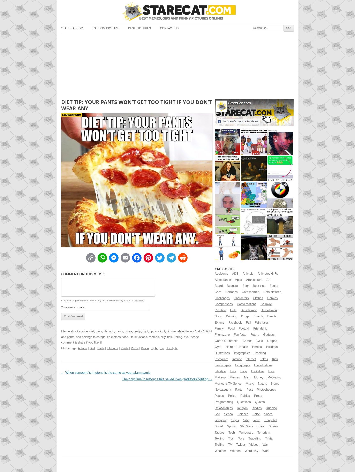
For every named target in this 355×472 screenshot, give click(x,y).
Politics (245, 395)
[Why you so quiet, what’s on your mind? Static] (254, 221)
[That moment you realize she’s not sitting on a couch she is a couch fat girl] (227, 168)
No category (223, 389)
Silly (246, 420)
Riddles (257, 408)
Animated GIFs (268, 273)
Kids (275, 359)
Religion (242, 408)
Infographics (242, 353)
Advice (82, 348)
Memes (235, 377)
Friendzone (222, 334)
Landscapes (223, 365)
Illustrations (222, 353)
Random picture (106, 28)
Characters (241, 298)
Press (258, 395)
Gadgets (269, 334)
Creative (220, 310)
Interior (237, 359)
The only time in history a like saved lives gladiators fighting (167, 379)
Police (232, 395)
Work (266, 450)
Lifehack (112, 348)
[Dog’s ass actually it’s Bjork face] (227, 195)
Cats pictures (272, 292)
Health (243, 346)
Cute (233, 310)
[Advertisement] (177, 65)
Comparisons (224, 304)
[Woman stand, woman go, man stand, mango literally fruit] (227, 247)
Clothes (258, 298)
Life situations (263, 365)
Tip (162, 348)
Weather (220, 450)
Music (250, 383)
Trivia (268, 438)
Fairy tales (262, 322)
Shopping (221, 420)
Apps (238, 279)
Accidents (221, 273)
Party (238, 389)
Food (231, 328)
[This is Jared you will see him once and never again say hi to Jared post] (280, 221)
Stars (261, 426)
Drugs (245, 316)
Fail (248, 322)
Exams (219, 322)
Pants (124, 348)
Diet (92, 348)
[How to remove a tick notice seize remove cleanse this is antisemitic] (280, 247)
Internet (251, 359)
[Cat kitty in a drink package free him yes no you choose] (227, 142)
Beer (245, 285)
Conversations (246, 304)
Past (250, 389)
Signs (235, 420)
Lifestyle (220, 371)
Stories (273, 426)
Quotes (260, 402)
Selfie (256, 414)
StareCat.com (72, 28)
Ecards (258, 316)
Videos (253, 444)
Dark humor (249, 310)
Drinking (231, 316)
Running (271, 408)
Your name (68, 307)
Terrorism (263, 432)
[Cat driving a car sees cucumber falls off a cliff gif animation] (254, 247)
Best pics (259, 285)
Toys (241, 438)
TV (230, 444)
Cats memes (250, 292)
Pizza (134, 348)
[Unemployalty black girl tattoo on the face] (280, 142)
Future (254, 334)
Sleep (256, 420)
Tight (154, 348)
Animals (248, 273)
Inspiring (260, 353)
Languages (242, 365)
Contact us (169, 28)
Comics (272, 298)
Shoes (268, 414)
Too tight (172, 348)
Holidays (272, 346)
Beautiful (232, 285)
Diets (100, 348)
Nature (262, 383)
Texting (219, 438)
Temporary (246, 432)
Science (242, 414)
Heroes (257, 346)
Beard (219, 285)
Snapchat (270, 420)
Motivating (274, 377)
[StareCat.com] (177, 11)
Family (219, 328)
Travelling (254, 438)
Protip (145, 348)
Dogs (218, 316)
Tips (231, 438)
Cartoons (231, 292)
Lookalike (257, 371)
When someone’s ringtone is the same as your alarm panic (105, 372)
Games (247, 340)
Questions (244, 402)
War (265, 444)
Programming (224, 402)
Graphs (272, 340)
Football (244, 328)
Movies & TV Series (228, 383)
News (275, 383)
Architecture (254, 279)
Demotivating (269, 310)
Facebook (235, 322)
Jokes (264, 359)
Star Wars (246, 426)
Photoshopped (266, 389)
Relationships (224, 408)
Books (274, 285)
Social (219, 426)
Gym (218, 346)
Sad (217, 414)
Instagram (221, 359)
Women (235, 450)
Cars (218, 292)
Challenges (222, 298)
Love (271, 371)
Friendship (260, 328)
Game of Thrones (226, 340)
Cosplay (266, 304)
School (228, 414)
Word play (251, 450)
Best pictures (139, 28)
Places (219, 395)
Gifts (260, 340)
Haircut (230, 346)
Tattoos (219, 432)
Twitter (240, 444)
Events (272, 316)
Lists (233, 371)
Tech (231, 432)
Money (258, 377)
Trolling (219, 444)
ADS (235, 273)
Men (247, 377)
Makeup (220, 377)
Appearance (223, 279)
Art (268, 279)
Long (243, 371)
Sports (231, 426)
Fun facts (240, 334)
